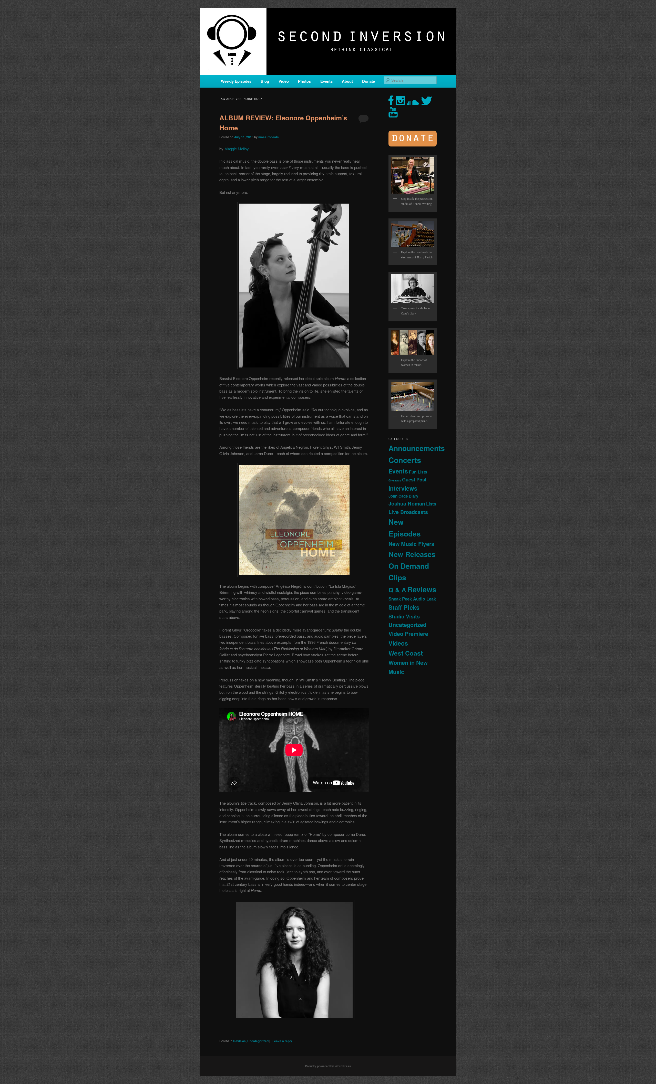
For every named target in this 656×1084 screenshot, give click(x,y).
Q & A (397, 589)
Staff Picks (403, 607)
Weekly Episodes (236, 81)
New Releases (411, 554)
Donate (368, 81)
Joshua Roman (406, 503)
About (347, 81)
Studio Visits (404, 616)
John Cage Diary (403, 496)
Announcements (416, 448)
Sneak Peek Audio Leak (412, 599)
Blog (265, 81)
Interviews (402, 488)
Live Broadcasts (408, 511)
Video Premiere (408, 634)
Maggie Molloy (236, 148)
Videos (398, 643)
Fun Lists (418, 472)
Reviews (239, 1041)
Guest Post (414, 479)
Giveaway (394, 480)
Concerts (404, 460)
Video (284, 81)
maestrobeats (268, 137)
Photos (304, 81)
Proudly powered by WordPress (328, 1066)
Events (326, 81)
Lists (431, 504)
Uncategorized (258, 1041)
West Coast (405, 653)
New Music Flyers (411, 544)
